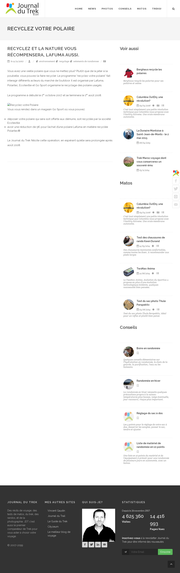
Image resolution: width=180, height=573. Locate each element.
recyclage (64, 61)
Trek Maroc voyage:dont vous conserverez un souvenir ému (151, 162)
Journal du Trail (56, 516)
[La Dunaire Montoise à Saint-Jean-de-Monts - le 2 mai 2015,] (128, 134)
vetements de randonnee (86, 61)
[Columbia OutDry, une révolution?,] (128, 100)
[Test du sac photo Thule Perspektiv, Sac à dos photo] (128, 304)
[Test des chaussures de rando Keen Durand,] (128, 241)
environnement (47, 61)
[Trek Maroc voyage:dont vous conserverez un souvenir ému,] (128, 161)
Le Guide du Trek (57, 521)
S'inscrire (165, 552)
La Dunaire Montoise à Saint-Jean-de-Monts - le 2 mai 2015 (153, 134)
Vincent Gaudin (56, 510)
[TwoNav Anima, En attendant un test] (128, 272)
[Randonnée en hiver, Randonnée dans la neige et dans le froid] (128, 384)
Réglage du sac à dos (150, 413)
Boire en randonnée (148, 348)
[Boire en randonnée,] (128, 352)
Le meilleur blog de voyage (59, 534)
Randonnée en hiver (148, 380)
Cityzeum (53, 526)
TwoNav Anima (146, 268)
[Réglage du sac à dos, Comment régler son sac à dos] (128, 416)
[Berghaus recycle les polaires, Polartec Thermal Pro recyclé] (128, 73)
